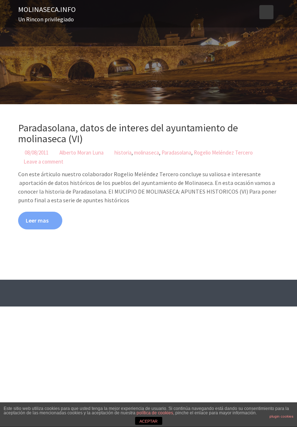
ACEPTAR (148, 421)
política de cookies (155, 412)
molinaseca (146, 152)
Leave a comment (43, 161)
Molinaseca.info (47, 9)
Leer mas (37, 220)
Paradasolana (176, 152)
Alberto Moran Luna (81, 152)
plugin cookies (281, 416)
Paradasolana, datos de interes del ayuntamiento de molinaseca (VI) (128, 133)
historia (122, 152)
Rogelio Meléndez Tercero (223, 152)
